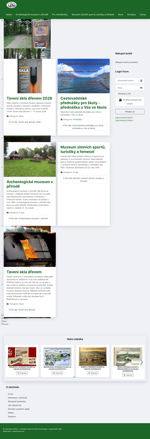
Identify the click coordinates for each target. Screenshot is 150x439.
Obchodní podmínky (17, 401)
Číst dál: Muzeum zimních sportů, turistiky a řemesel (84, 179)
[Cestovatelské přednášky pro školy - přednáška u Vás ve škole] (84, 76)
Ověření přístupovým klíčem (132, 102)
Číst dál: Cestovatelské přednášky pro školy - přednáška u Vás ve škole (84, 126)
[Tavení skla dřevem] (30, 249)
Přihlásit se (130, 112)
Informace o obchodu (17, 398)
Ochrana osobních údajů (18, 409)
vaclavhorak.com (18, 431)
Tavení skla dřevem (24, 272)
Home (9, 14)
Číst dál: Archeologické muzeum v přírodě (29, 218)
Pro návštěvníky (60, 14)
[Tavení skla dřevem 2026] (30, 76)
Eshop (143, 14)
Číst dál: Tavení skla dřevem (22, 310)
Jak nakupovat (14, 405)
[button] (74, 377)
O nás (21, 212)
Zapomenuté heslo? (124, 117)
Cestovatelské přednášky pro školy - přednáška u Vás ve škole (83, 103)
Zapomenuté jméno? (124, 120)
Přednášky (77, 119)
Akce (120, 14)
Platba (11, 413)
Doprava (12, 416)
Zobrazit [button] (23, 373)
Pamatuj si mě (124, 93)
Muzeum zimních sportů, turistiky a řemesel (93, 14)
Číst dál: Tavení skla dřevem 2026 (25, 122)
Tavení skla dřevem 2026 (29, 98)
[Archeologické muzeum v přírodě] (30, 159)
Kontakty (131, 14)
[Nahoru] (146, 434)
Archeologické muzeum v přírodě (32, 14)
